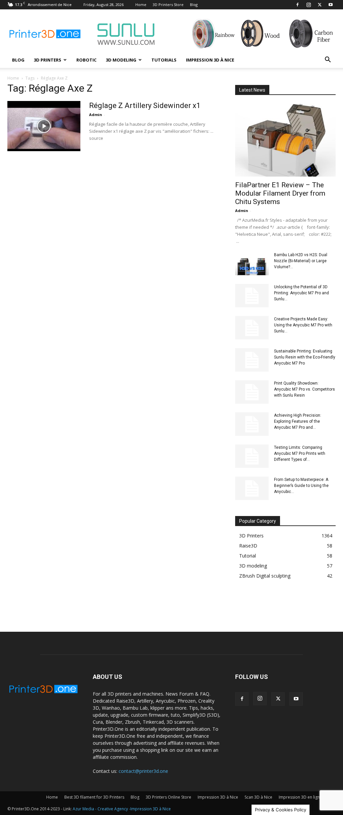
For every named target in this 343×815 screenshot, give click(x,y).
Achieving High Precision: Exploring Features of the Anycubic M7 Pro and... (297, 421)
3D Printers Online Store (168, 797)
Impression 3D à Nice (210, 60)
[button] (328, 60)
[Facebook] (297, 4)
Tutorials (164, 60)
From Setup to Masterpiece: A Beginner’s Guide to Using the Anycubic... (301, 485)
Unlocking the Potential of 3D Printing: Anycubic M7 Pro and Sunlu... (301, 293)
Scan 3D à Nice (258, 797)
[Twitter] (320, 4)
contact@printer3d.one (143, 771)
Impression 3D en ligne (300, 797)
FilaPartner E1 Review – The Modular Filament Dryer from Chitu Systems (280, 193)
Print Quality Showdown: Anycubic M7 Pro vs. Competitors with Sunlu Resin (304, 389)
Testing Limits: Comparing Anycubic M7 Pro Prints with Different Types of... (299, 453)
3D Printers (47, 60)
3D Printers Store (168, 4)
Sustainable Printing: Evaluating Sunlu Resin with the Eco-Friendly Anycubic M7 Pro (304, 357)
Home (140, 4)
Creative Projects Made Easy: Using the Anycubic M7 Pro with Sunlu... (303, 325)
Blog (194, 4)
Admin (95, 114)
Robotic (86, 60)
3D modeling (121, 60)
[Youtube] (331, 4)
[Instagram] (308, 4)
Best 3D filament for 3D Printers (94, 797)
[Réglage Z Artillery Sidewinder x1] (43, 126)
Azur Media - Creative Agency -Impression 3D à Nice (122, 809)
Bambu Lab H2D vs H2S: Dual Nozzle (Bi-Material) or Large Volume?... (300, 260)
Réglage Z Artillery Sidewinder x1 (144, 105)
